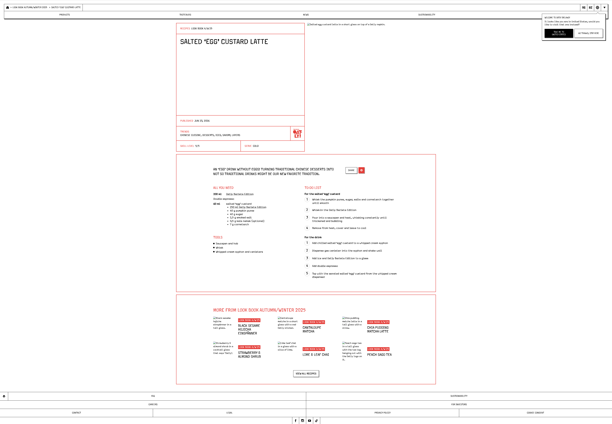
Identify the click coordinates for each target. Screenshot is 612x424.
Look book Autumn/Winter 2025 (30, 7)
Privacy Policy (383, 413)
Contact (76, 413)
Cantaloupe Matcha (312, 329)
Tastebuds (185, 15)
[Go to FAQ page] (583, 7)
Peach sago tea (379, 355)
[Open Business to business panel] (590, 7)
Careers (153, 404)
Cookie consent (535, 413)
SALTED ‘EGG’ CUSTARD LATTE (66, 7)
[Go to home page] (7, 7)
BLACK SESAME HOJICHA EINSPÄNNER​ (249, 329)
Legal (229, 413)
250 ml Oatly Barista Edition (248, 207)
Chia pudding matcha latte (378, 329)
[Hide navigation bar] (604, 7)
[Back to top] (4, 396)
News (306, 15)
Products (64, 15)
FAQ (153, 396)
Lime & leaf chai (316, 355)
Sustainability (426, 15)
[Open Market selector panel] (597, 7)
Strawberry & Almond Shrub (249, 355)
